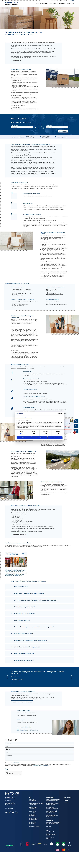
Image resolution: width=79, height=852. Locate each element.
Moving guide (49, 820)
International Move (32, 800)
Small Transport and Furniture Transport (36, 803)
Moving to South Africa (33, 820)
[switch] (33, 433)
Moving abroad (32, 811)
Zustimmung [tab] (23, 417)
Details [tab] (39, 417)
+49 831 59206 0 (11, 802)
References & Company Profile (52, 815)
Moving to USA (32, 823)
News (47, 839)
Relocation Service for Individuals (35, 802)
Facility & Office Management (52, 808)
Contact (66, 802)
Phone (7, 748)
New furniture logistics (50, 816)
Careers (66, 800)
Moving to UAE (32, 825)
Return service (49, 818)
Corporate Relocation (33, 804)
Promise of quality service (51, 834)
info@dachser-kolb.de (12, 804)
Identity (47, 830)
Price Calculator (67, 797)
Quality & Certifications (50, 812)
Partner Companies (50, 837)
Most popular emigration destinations (53, 822)
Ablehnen (24, 437)
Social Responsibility (50, 831)
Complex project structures (51, 811)
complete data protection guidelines (40, 765)
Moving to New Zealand (33, 818)
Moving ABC (48, 826)
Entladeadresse (49, 125)
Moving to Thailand (32, 822)
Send (7, 769)
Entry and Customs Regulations (52, 823)
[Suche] (73, 3)
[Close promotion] (74, 419)
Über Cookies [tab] (55, 417)
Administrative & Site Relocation (52, 803)
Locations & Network (50, 814)
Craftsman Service (32, 808)
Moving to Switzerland (33, 819)
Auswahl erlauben (39, 437)
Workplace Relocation (33, 807)
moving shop (21, 341)
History (47, 833)
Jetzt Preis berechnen (63, 131)
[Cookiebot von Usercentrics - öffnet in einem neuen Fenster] (58, 413)
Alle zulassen (54, 437)
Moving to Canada (32, 816)
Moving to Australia (32, 814)
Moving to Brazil (32, 815)
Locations (48, 838)
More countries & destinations (34, 826)
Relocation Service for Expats (52, 800)
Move (30, 797)
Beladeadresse (14, 125)
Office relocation (49, 802)
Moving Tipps (49, 825)
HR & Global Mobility (50, 807)
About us (48, 828)
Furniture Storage (32, 806)
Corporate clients (50, 797)
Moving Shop (67, 799)
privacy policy (16, 762)
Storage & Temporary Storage (52, 806)
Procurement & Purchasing (51, 810)
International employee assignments (53, 799)
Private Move (31, 799)
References (48, 835)
